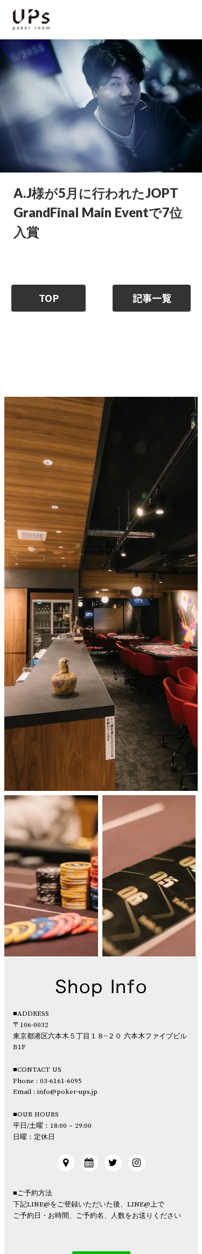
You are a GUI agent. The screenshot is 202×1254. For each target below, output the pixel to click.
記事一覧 (152, 298)
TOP (49, 298)
